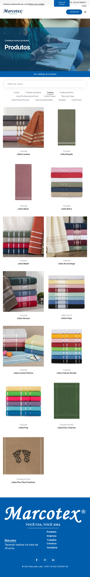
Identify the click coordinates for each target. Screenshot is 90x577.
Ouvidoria (52, 547)
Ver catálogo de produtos (45, 74)
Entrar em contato (36, 4)
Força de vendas (61, 3)
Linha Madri (23, 263)
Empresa (51, 535)
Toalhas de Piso (66, 92)
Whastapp (74, 12)
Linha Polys (76, 100)
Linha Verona (23, 318)
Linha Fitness (50, 96)
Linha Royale (67, 154)
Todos (16, 92)
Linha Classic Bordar (67, 373)
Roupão (62, 100)
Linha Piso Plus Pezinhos (23, 482)
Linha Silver (23, 209)
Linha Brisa (66, 209)
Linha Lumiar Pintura (23, 373)
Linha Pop (23, 427)
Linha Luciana (23, 154)
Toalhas (50, 92)
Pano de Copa (67, 96)
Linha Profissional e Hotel (27, 96)
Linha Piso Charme (67, 427)
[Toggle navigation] (85, 12)
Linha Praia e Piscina (20, 100)
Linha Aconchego (66, 263)
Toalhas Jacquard (33, 92)
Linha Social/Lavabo (44, 100)
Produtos (51, 531)
